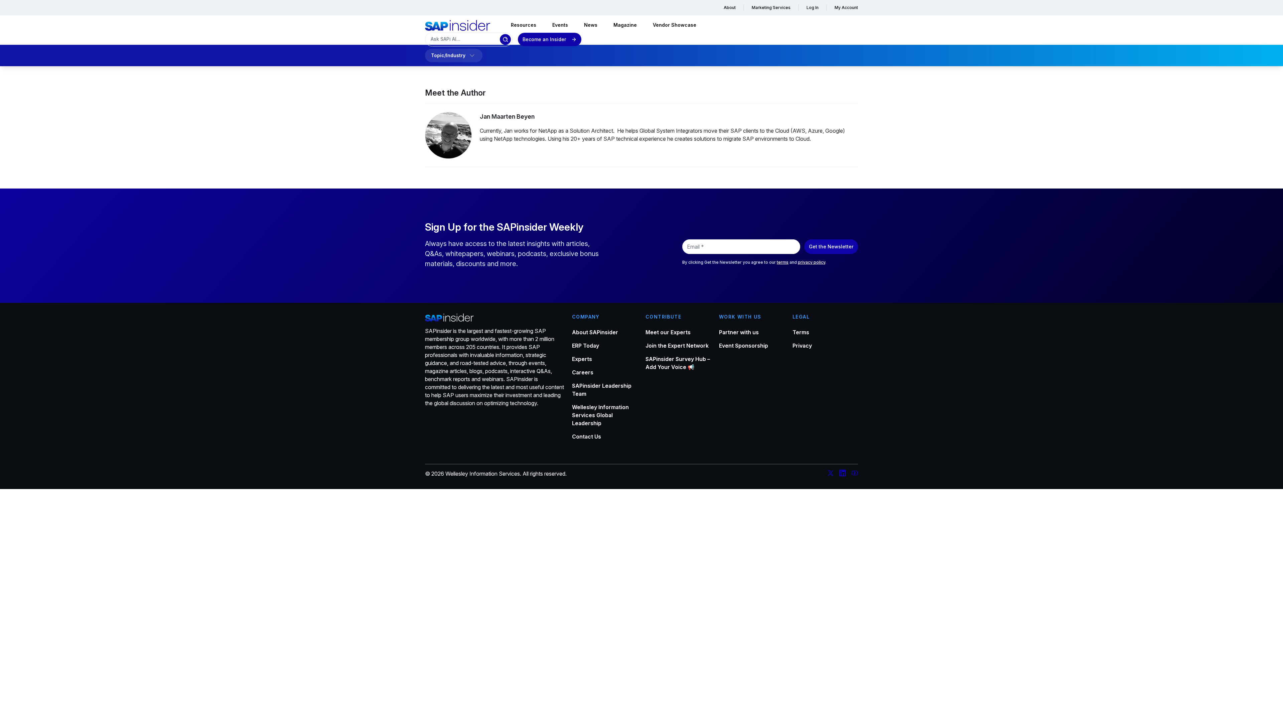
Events (560, 25)
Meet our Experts (668, 332)
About (730, 7)
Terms (801, 332)
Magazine (625, 25)
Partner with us (739, 332)
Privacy (802, 345)
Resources (523, 25)
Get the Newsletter (831, 246)
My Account (846, 7)
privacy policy (811, 262)
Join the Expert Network (677, 345)
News (590, 25)
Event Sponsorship (743, 345)
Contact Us (586, 436)
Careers (582, 372)
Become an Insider (544, 39)
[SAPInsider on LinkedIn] (842, 474)
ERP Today (585, 345)
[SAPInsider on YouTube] (854, 474)
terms (783, 262)
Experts (582, 359)
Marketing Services (771, 7)
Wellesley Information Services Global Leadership (600, 415)
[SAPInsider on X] (830, 474)
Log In (813, 7)
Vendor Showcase (674, 25)
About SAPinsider (595, 332)
